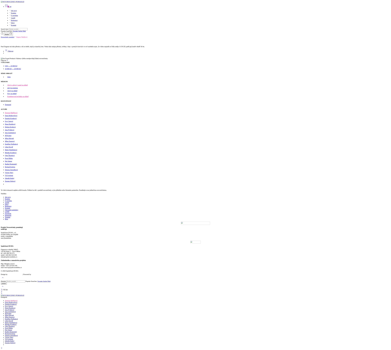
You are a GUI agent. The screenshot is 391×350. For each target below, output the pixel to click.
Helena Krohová (10, 127)
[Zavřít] (7, 60)
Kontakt (13, 25)
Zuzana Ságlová (10, 181)
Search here (5, 29)
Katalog (13, 13)
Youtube (7, 217)
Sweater (15, 31)
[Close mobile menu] (1, 293)
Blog (6, 219)
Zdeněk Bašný (9, 178)
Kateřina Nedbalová (11, 144)
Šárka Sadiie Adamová (15, 274)
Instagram (8, 215)
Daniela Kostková (10, 118)
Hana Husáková (10, 124)
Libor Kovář (9, 147)
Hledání (7, 34)
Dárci (13, 23)
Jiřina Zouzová (9, 141)
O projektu (14, 15)
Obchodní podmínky (11, 210)
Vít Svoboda (9, 175)
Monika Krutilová (10, 153)
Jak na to (14, 11)
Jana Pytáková (9, 130)
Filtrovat (10, 51)
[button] (195, 194)
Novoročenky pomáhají (7, 37)
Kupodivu (34, 274)
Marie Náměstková (11, 150)
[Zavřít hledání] (2, 288)
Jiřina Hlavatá (9, 138)
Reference (14, 20)
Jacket (20, 31)
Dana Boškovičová (11, 115)
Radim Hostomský (11, 164)
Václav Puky (9, 173)
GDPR (7, 212)
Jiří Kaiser (8, 135)
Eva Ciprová (9, 121)
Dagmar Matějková (11, 113)
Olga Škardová (10, 155)
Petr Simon (8, 161)
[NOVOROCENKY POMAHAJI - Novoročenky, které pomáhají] (12, 2)
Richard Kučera (10, 167)
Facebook (8, 213)
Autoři (13, 18)
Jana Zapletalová (10, 133)
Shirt (24, 31)
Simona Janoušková (11, 170)
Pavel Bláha (9, 158)
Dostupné (8, 104)
